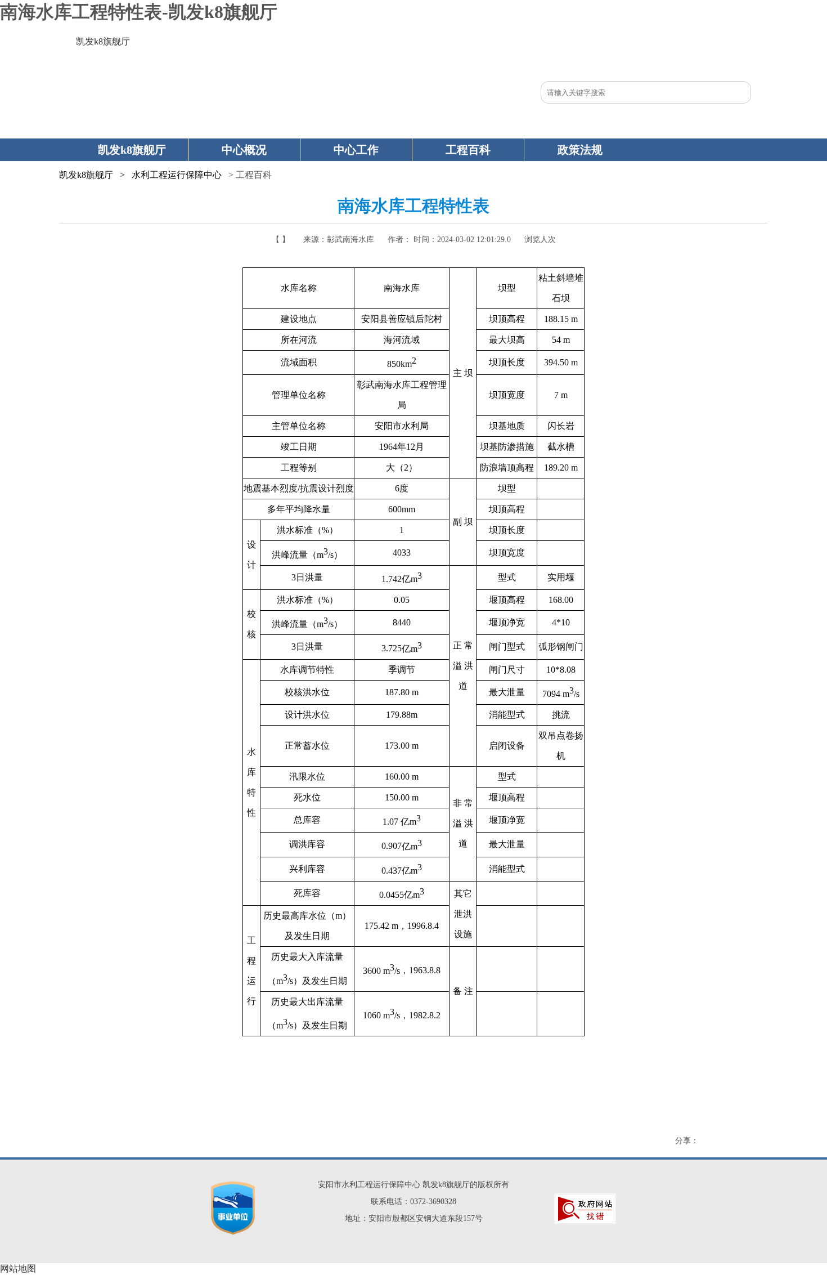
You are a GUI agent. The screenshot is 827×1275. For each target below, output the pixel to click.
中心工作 (356, 150)
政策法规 (580, 150)
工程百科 (468, 150)
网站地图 (18, 1268)
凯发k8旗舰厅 (103, 41)
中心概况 (244, 150)
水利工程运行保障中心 (177, 175)
